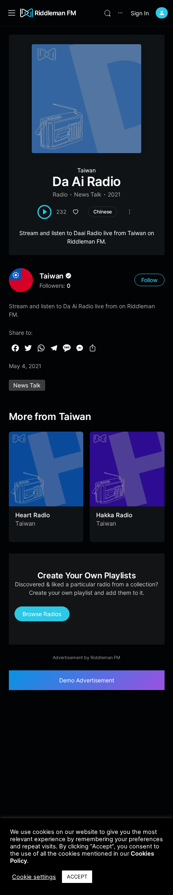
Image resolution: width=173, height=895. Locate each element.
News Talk (87, 194)
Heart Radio (32, 515)
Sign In (140, 13)
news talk (27, 385)
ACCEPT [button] (77, 876)
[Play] (44, 212)
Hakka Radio (114, 515)
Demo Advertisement (86, 680)
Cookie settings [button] (34, 877)
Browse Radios (42, 613)
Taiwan (86, 170)
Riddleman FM (55, 13)
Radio (60, 194)
